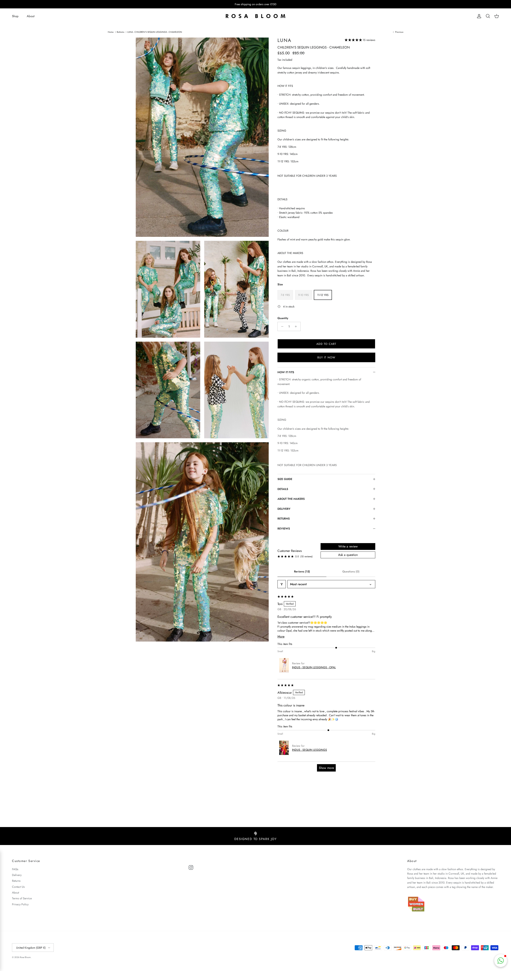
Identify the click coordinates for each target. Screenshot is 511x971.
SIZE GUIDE (284, 479)
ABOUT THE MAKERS (291, 499)
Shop (15, 16)
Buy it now (326, 357)
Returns (16, 881)
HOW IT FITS (285, 372)
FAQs (15, 869)
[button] (354, 40)
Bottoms (120, 31)
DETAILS (282, 489)
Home (111, 31)
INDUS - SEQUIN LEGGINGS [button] (309, 750)
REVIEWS (283, 529)
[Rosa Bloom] (255, 16)
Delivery (17, 875)
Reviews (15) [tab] (302, 571)
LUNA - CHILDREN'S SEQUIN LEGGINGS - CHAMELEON (154, 31)
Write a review (348, 546)
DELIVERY (283, 509)
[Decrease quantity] (281, 326)
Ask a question (348, 554)
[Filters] (281, 584)
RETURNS (283, 519)
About (31, 16)
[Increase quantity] (296, 326)
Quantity (282, 318)
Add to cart (326, 344)
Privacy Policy (20, 904)
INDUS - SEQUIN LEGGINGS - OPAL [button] (314, 667)
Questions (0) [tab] (350, 571)
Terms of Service (22, 898)
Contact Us (18, 887)
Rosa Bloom (25, 957)
